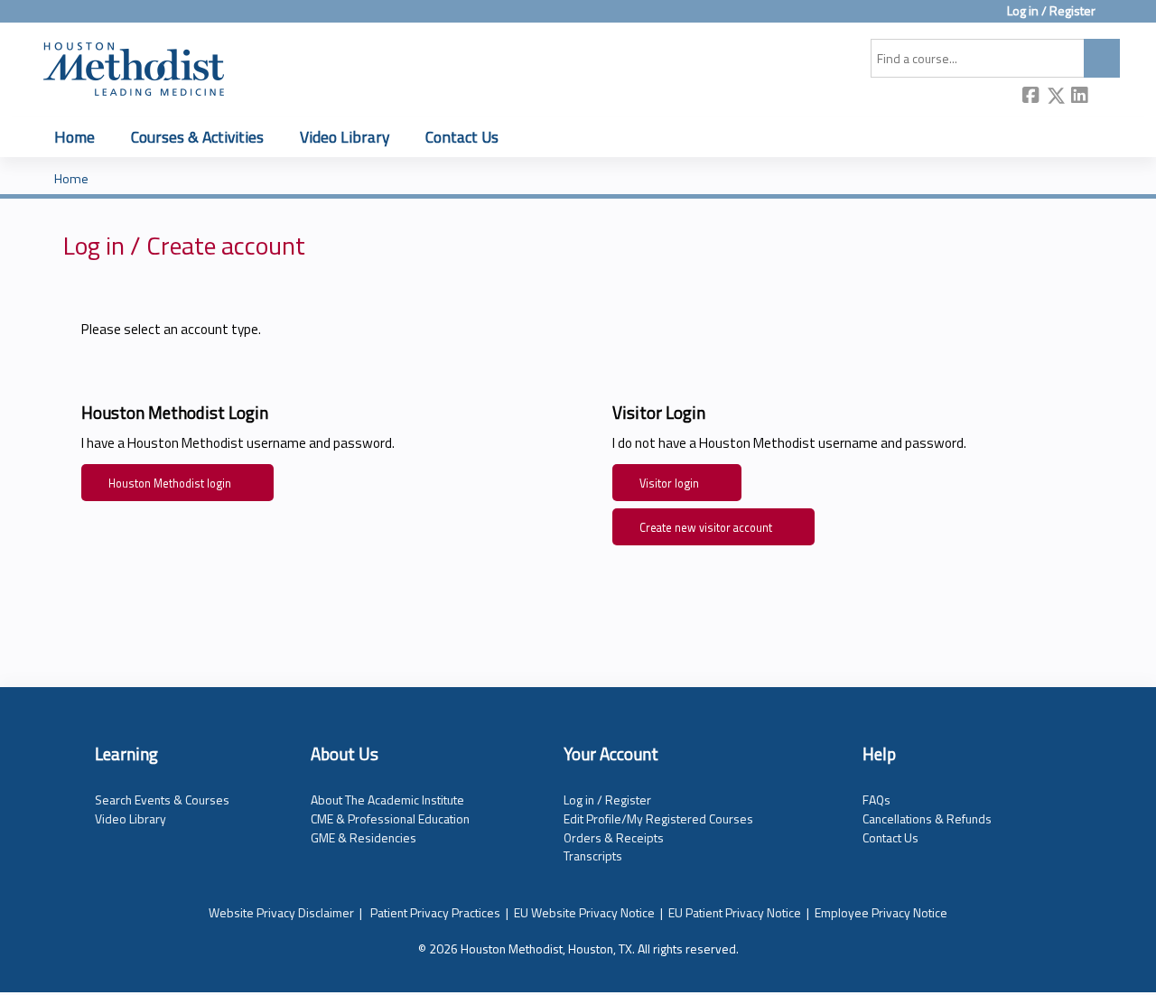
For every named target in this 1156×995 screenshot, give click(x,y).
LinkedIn (1080, 97)
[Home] (133, 66)
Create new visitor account (705, 527)
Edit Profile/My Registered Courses (658, 818)
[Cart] (1114, 18)
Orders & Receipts (614, 837)
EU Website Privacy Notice (584, 912)
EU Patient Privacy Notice (734, 912)
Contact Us (462, 137)
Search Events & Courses (162, 799)
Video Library (344, 137)
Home (74, 137)
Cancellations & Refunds (927, 818)
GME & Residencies (363, 837)
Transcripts (593, 855)
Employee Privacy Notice (881, 912)
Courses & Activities (197, 137)
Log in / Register (1051, 11)
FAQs (876, 799)
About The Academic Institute (387, 799)
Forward (1104, 97)
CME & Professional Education (390, 818)
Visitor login (669, 483)
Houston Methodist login (169, 483)
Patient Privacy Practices (435, 912)
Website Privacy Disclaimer (281, 912)
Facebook (1031, 97)
